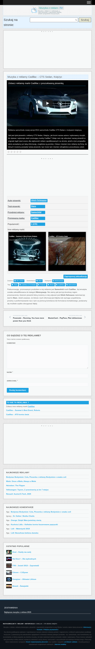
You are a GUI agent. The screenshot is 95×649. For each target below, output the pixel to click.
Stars (33, 206)
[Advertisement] (47, 49)
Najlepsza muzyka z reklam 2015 (17, 612)
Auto (15, 285)
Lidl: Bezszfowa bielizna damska (24, 533)
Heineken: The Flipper (15, 485)
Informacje (87, 627)
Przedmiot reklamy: (16, 212)
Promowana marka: (16, 218)
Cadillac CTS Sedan (29, 285)
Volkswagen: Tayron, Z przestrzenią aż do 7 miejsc (27, 490)
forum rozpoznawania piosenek (37, 642)
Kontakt (39, 629)
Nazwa (9, 372)
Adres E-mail (12, 381)
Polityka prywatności (51, 629)
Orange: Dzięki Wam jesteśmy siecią (26, 520)
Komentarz (11, 343)
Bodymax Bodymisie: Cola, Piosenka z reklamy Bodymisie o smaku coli (36, 477)
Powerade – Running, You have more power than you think (28, 318)
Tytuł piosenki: (14, 206)
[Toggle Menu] (89, 2)
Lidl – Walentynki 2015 (20, 529)
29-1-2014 (20, 281)
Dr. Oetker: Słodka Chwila (23, 516)
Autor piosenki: (14, 201)
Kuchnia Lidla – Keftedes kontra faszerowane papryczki (34, 524)
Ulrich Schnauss (39, 200)
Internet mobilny (60, 644)
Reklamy (21, 623)
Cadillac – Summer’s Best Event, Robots (23, 410)
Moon (52, 285)
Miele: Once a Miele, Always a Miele (21, 481)
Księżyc (43, 285)
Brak (40, 281)
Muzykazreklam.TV (9, 623)
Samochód (36, 212)
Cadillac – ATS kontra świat (17, 414)
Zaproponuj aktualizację (75, 276)
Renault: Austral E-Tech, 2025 (18, 494)
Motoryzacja (59, 281)
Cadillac (35, 218)
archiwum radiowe (70, 642)
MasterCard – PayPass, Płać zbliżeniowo (65, 317)
